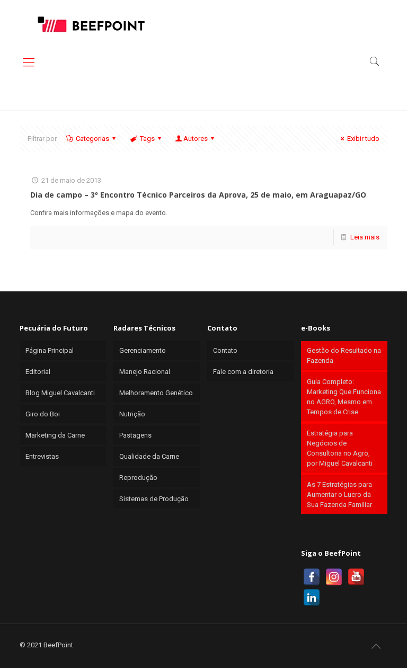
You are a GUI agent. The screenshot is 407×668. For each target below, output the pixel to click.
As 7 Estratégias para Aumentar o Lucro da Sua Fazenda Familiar (339, 494)
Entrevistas (42, 456)
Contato (225, 350)
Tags (147, 138)
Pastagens (135, 435)
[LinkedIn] (311, 597)
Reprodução (138, 478)
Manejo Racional (144, 372)
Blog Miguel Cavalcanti (60, 393)
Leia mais (364, 237)
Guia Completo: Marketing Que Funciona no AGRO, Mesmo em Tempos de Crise (344, 397)
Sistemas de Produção (154, 499)
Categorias (92, 138)
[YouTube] (356, 576)
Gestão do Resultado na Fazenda (344, 355)
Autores (195, 138)
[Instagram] (333, 576)
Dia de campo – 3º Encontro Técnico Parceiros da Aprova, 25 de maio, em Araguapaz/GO (198, 195)
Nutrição (132, 414)
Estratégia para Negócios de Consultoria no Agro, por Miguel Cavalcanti (340, 448)
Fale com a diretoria (243, 372)
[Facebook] (311, 576)
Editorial (37, 372)
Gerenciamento (142, 350)
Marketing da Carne (55, 435)
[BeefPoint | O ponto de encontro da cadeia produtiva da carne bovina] (91, 24)
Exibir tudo (363, 138)
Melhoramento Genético (156, 393)
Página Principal (49, 350)
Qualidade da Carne (149, 456)
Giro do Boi (42, 414)
